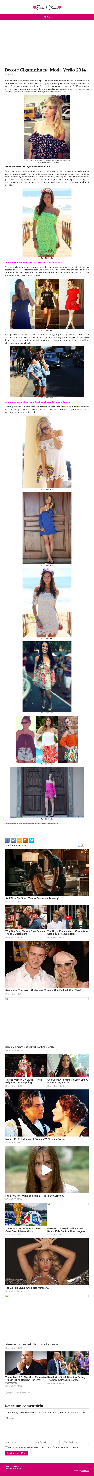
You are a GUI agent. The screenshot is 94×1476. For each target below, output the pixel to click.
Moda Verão (9, 74)
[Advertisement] (47, 45)
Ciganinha (11, 1393)
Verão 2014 (31, 1393)
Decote (18, 1393)
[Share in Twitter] (31, 840)
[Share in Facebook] (7, 840)
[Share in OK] (19, 840)
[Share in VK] (13, 840)
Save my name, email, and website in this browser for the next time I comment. (43, 1447)
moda (24, 1393)
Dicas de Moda (11, 1466)
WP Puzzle (85, 1470)
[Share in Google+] (25, 840)
